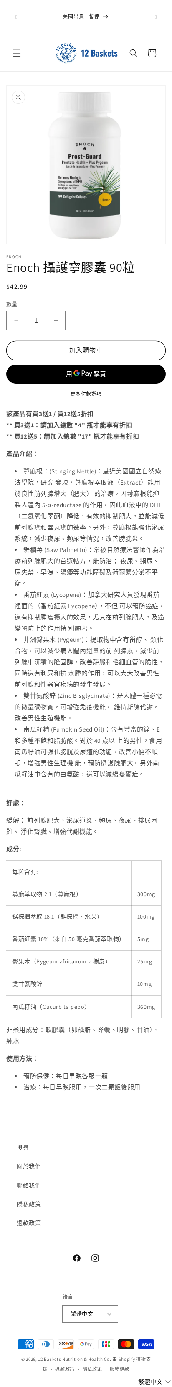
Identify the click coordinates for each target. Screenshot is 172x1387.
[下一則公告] (156, 17)
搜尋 (23, 1147)
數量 (12, 304)
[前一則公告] (15, 17)
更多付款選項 (86, 394)
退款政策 (29, 1223)
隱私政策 (29, 1204)
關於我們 (29, 1166)
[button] (17, 53)
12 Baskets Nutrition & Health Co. (74, 1359)
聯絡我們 (29, 1185)
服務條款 (119, 1369)
